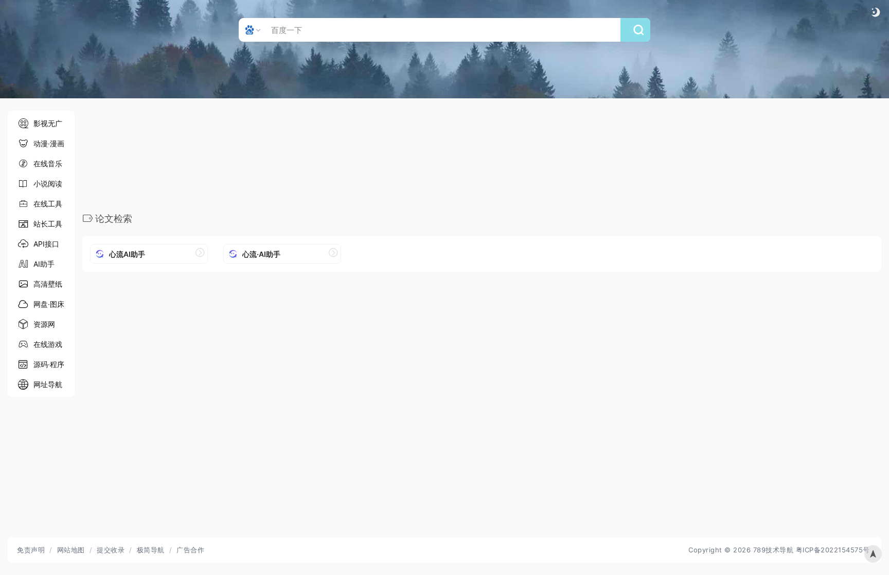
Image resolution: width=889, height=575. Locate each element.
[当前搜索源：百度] (254, 30)
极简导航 (151, 550)
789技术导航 (773, 550)
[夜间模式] (875, 12)
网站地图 (71, 550)
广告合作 (190, 550)
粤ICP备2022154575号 (833, 550)
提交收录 (111, 550)
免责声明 (31, 550)
